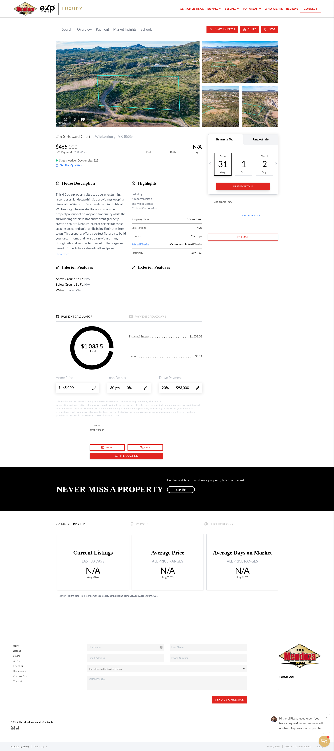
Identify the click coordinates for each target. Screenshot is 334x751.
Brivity (26, 746)
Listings (17, 650)
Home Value (19, 671)
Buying (16, 655)
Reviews (292, 8)
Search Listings (192, 8)
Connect (310, 8)
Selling (16, 660)
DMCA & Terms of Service (298, 746)
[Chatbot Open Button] (324, 741)
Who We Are (274, 8)
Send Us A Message (229, 699)
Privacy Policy (274, 746)
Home (16, 645)
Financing (18, 666)
